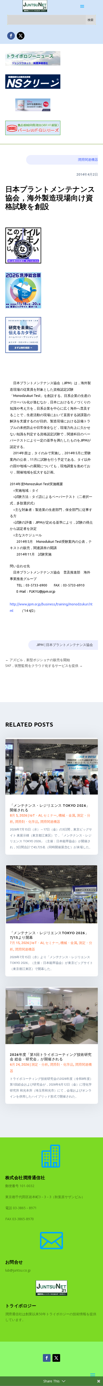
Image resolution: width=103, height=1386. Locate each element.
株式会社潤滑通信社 (25, 1177)
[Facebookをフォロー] (11, 36)
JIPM (40, 645)
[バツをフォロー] (20, 36)
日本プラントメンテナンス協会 (69, 645)
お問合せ (14, 1262)
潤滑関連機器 (88, 159)
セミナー (50, 815)
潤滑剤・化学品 (26, 822)
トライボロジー (20, 1305)
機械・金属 (66, 815)
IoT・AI (35, 815)
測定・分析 (39, 1064)
